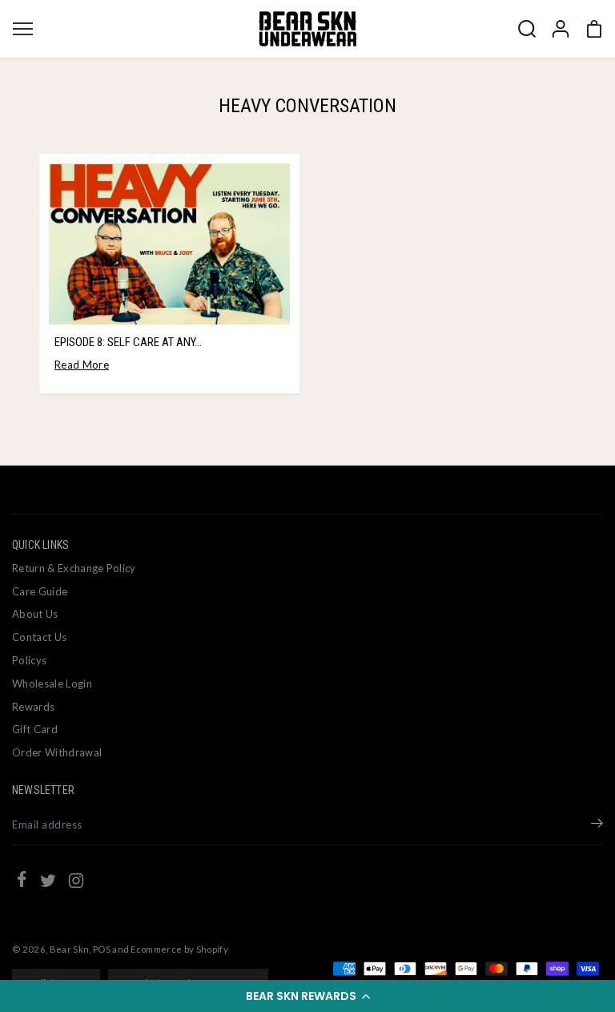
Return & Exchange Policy (74, 568)
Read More (81, 364)
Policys (29, 660)
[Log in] (560, 29)
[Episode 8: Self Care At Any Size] (169, 244)
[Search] (527, 29)
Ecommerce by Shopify (179, 949)
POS (102, 949)
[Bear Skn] (307, 29)
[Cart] (594, 29)
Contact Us (39, 637)
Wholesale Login (52, 683)
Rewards (33, 706)
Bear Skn (70, 949)
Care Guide (39, 591)
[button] (307, 996)
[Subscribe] (597, 825)
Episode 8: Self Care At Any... (128, 342)
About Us (35, 613)
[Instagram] (76, 883)
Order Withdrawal (57, 752)
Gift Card (35, 729)
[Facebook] (21, 881)
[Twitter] (48, 883)
